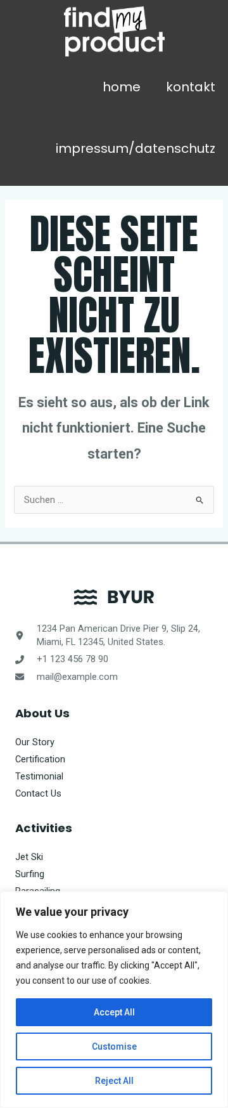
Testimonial (39, 776)
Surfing (29, 874)
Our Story (34, 742)
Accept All (114, 1012)
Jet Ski (29, 857)
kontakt (190, 87)
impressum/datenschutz (135, 148)
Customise (114, 1046)
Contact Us (38, 793)
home (122, 87)
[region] (114, 999)
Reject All (114, 1081)
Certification (40, 759)
